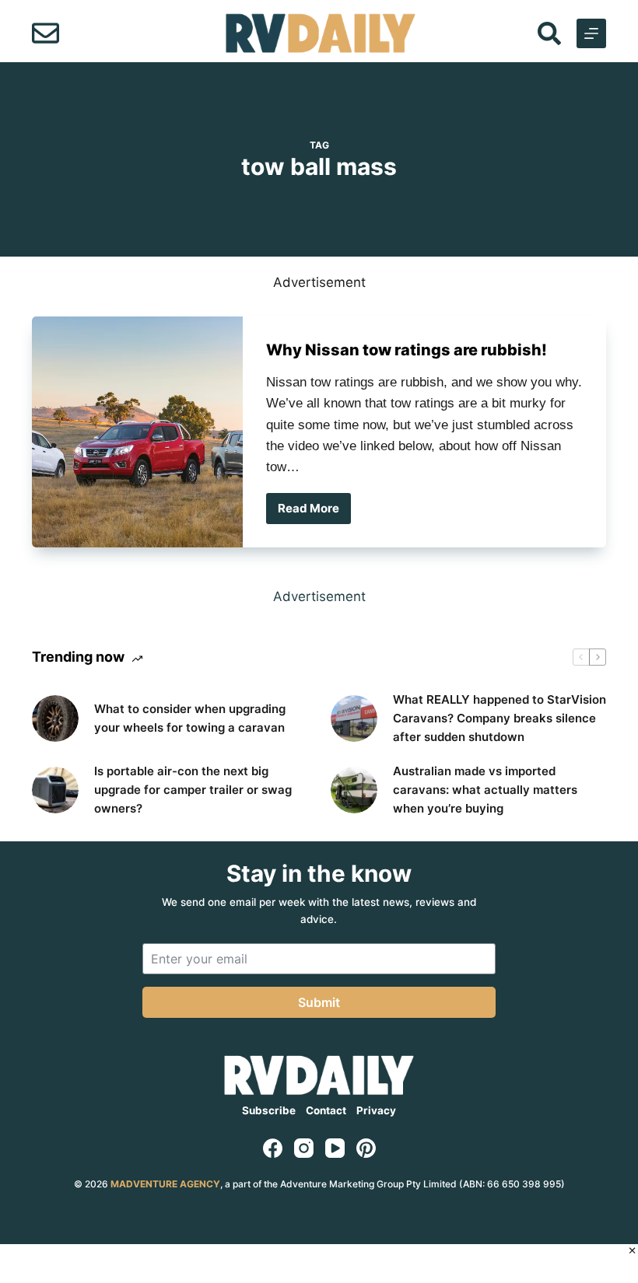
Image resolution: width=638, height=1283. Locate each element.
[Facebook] (272, 1148)
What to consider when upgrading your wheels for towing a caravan (190, 718)
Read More (314, 512)
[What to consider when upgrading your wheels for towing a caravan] (55, 718)
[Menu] (591, 33)
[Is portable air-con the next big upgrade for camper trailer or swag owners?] (55, 790)
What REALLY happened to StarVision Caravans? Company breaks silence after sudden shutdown (499, 718)
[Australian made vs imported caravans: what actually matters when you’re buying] (354, 790)
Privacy (376, 1110)
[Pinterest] (366, 1148)
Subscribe (269, 1110)
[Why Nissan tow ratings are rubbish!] (137, 431)
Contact (326, 1110)
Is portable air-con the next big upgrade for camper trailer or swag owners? (193, 790)
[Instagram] (304, 1148)
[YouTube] (335, 1148)
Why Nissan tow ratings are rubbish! (406, 350)
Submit (319, 1002)
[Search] (549, 33)
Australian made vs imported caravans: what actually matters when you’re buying (485, 790)
